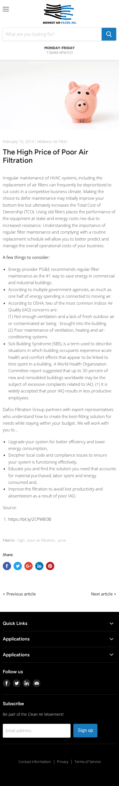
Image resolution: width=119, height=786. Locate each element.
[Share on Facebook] (7, 566)
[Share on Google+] (28, 566)
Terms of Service (87, 761)
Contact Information (35, 761)
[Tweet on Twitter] (18, 566)
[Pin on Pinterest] (50, 566)
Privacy (62, 761)
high (21, 540)
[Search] (109, 34)
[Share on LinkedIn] (39, 566)
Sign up (85, 730)
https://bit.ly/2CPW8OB (29, 519)
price (62, 540)
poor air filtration (41, 540)
